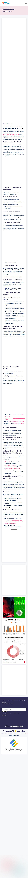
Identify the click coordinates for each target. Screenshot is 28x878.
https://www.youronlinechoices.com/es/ (14, 527)
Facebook (4, 704)
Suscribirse (4, 711)
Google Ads (8, 461)
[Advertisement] (14, 71)
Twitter (7, 704)
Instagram (11, 704)
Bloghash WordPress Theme (16, 726)
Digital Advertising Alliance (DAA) (13, 468)
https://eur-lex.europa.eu (10, 523)
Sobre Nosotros (5, 700)
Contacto (10, 700)
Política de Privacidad (17, 700)
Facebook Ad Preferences (11, 465)
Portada (3, 11)
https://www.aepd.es (17, 520)
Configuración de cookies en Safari (16, 421)
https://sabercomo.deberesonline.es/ (11, 134)
